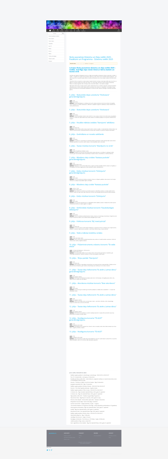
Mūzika (50, 48)
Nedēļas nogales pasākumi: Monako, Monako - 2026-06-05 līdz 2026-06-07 (88, 386)
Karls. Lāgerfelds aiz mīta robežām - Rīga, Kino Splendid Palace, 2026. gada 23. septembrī (91, 423)
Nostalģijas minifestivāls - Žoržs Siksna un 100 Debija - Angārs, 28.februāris (88, 419)
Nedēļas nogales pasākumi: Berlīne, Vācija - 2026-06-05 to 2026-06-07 (87, 413)
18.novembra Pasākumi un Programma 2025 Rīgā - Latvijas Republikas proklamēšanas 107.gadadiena (94, 405)
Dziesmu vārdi (66, 439)
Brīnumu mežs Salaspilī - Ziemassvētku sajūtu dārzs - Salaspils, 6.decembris (88, 399)
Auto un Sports (51, 38)
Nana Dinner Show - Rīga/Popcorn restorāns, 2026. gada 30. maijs (86, 397)
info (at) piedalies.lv (97, 435)
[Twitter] (48, 449)
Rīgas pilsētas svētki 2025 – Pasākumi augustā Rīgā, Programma (85, 395)
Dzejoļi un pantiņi (67, 435)
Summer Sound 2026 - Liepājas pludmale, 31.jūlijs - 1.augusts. (85, 403)
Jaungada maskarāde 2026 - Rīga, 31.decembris (81, 384)
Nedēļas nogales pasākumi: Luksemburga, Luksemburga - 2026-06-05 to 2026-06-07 (90, 375)
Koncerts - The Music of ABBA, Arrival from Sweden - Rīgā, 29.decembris (87, 382)
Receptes (50, 61)
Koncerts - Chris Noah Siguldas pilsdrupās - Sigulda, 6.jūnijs (84, 388)
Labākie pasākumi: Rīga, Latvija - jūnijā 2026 (81, 421)
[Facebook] (50, 449)
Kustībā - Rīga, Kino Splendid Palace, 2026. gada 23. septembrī (85, 409)
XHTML (80, 435)
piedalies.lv (52, 433)
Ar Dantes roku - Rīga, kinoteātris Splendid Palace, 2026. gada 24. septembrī (88, 392)
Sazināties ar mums (112, 435)
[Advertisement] (84, 10)
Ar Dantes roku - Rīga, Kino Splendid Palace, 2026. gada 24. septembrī (86, 394)
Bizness (50, 51)
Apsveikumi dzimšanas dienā (69, 437)
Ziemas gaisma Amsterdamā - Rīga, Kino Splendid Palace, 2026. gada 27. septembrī (89, 407)
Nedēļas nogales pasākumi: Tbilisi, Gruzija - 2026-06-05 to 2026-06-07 (87, 390)
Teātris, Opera (51, 41)
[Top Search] (63, 33)
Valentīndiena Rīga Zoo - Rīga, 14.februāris (80, 415)
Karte (110, 437)
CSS (79, 437)
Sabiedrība (51, 43)
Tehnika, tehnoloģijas (52, 56)
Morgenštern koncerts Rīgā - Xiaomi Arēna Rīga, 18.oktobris (84, 401)
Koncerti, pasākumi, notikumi (54, 36)
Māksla (50, 53)
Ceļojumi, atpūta (52, 58)
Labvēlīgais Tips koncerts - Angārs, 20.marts (80, 417)
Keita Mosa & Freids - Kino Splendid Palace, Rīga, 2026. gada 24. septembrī (87, 411)
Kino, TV (50, 46)
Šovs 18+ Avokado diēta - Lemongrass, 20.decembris (83, 377)
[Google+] (52, 449)
